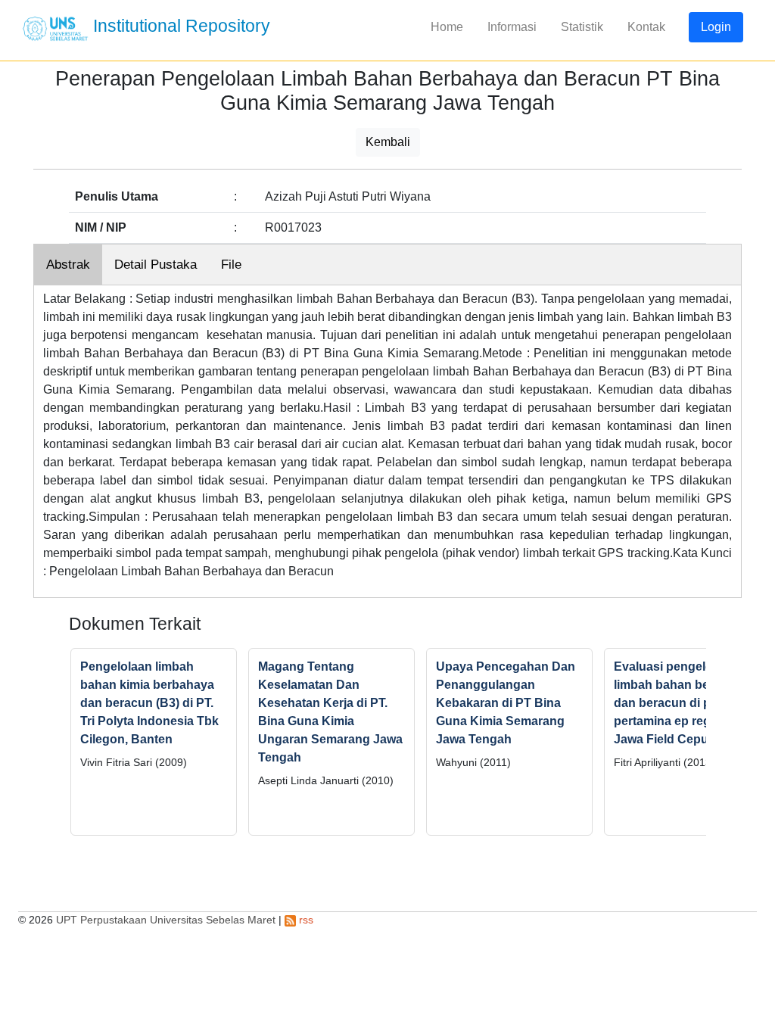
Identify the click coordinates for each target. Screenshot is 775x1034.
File (231, 264)
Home (447, 26)
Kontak (646, 26)
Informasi (512, 26)
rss (304, 920)
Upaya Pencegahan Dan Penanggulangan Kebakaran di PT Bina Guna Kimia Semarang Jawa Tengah (505, 703)
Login (716, 26)
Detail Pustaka (155, 264)
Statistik (582, 26)
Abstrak (68, 264)
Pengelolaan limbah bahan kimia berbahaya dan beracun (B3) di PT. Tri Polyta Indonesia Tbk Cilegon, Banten (149, 703)
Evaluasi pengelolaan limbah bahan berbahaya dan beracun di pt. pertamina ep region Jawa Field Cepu (685, 703)
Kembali (388, 141)
